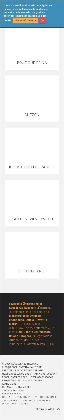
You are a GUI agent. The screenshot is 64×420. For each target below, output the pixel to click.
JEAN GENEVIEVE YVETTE (32, 219)
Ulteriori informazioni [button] (25, 20)
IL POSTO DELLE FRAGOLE (32, 167)
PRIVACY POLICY (27, 397)
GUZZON (31, 115)
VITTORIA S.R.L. (32, 271)
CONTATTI (8, 397)
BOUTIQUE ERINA (32, 63)
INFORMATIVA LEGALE (15, 403)
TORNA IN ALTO (45, 409)
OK (42, 20)
